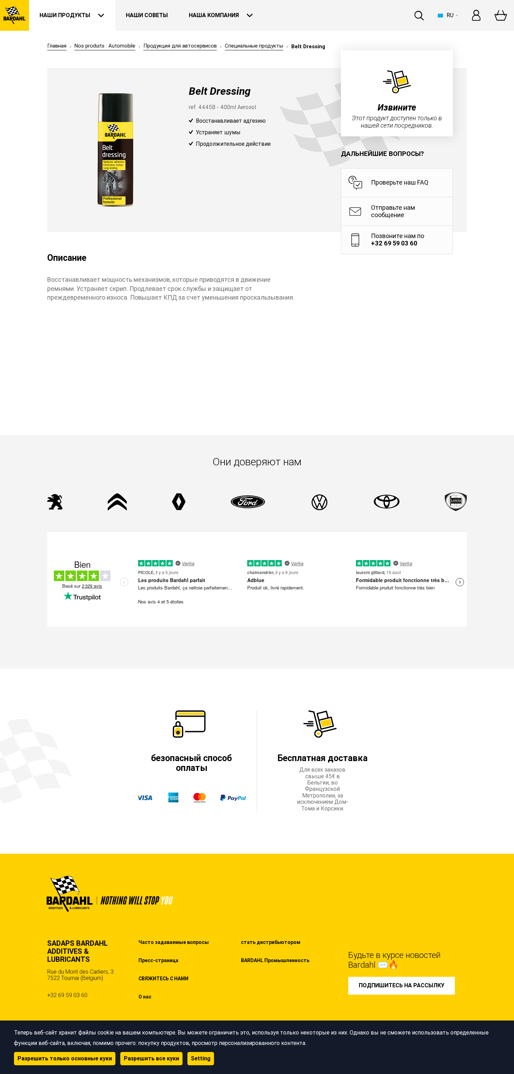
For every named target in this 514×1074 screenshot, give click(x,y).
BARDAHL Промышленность (275, 960)
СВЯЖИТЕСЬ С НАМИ (163, 978)
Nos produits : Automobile (104, 46)
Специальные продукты (254, 46)
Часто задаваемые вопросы (173, 942)
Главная (56, 46)
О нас (144, 997)
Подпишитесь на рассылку (401, 985)
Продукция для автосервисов (180, 46)
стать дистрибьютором (270, 942)
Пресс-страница (158, 960)
